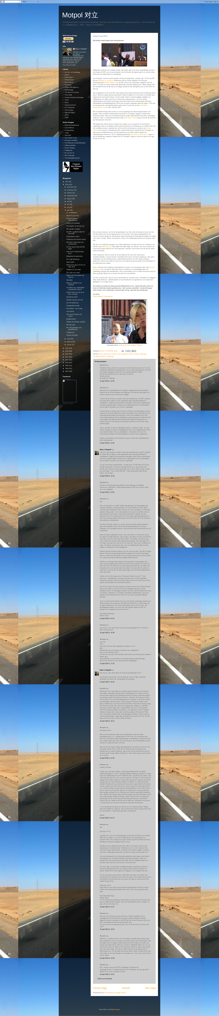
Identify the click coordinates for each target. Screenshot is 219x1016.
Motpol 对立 (80, 15)
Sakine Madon (97, 296)
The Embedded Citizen (72, 158)
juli (68, 201)
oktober (69, 193)
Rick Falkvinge (69, 155)
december (70, 187)
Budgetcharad (71, 319)
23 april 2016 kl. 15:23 (107, 618)
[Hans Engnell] (69, 402)
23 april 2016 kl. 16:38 (107, 632)
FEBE (67, 117)
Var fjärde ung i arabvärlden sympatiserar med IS (75, 288)
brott (100, 354)
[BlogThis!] (129, 351)
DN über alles (70, 325)
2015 (67, 348)
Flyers (67, 102)
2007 (67, 371)
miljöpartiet (125, 354)
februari (69, 342)
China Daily (68, 95)
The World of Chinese (72, 92)
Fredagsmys (70, 332)
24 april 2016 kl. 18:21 (107, 974)
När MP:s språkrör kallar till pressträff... (75, 232)
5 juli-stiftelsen (69, 128)
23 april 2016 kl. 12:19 (107, 476)
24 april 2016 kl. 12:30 (107, 958)
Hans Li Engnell (106, 449)
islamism (114, 354)
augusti (69, 198)
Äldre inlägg (150, 988)
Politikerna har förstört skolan (76, 239)
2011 (67, 360)
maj (68, 207)
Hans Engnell (66, 379)
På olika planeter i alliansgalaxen (72, 219)
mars (69, 339)
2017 (67, 181)
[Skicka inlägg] (122, 351)
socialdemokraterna (99, 356)
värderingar (110, 356)
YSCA (67, 100)
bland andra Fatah (130, 118)
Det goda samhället (71, 140)
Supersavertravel (70, 105)
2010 (67, 362)
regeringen (143, 354)
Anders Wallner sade (111, 82)
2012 (67, 357)
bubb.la (67, 75)
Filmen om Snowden (73, 223)
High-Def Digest (70, 112)
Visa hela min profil (69, 65)
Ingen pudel (70, 262)
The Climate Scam (71, 138)
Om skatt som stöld (73, 272)
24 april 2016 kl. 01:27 (107, 818)
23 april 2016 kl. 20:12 (107, 721)
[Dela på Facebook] (133, 351)
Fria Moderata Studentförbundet (75, 143)
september (70, 196)
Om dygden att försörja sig (75, 226)
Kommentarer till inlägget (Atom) (115, 993)
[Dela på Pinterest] (135, 351)
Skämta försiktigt (72, 335)
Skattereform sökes (72, 236)
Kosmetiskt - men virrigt (74, 308)
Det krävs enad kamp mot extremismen (74, 243)
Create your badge (68, 403)
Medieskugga (69, 90)
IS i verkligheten (71, 213)
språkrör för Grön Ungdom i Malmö (130, 345)
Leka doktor (70, 311)
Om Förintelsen (70, 107)
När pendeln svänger (73, 229)
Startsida (126, 988)
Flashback (68, 85)
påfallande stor (106, 246)
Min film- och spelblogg (72, 72)
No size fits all (69, 153)
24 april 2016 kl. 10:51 (107, 929)
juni (68, 204)
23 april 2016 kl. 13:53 (107, 492)
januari (69, 344)
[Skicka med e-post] (126, 351)
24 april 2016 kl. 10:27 (107, 907)
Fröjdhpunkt (68, 150)
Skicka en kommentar (105, 979)
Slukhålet (69, 280)
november (70, 190)
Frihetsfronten (69, 80)
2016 (67, 184)
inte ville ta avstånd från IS (139, 134)
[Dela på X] (131, 351)
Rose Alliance (69, 82)
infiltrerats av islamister (105, 80)
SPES (67, 115)
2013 (67, 354)
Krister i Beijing (70, 148)
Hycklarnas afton (72, 297)
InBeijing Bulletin (70, 145)
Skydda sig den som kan (74, 300)
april (68, 210)
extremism (106, 354)
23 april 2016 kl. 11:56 (107, 381)
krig (119, 354)
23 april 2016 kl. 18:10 (107, 682)
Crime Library (69, 110)
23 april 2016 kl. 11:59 (107, 443)
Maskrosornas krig (72, 215)
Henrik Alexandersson (72, 125)
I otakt (67, 133)
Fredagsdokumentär (73, 305)
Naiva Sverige (134, 354)
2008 (67, 368)
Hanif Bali (68, 135)
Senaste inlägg (100, 988)
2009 (67, 365)
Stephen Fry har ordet (73, 269)
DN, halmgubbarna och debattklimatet (73, 328)
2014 (67, 351)
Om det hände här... (73, 303)
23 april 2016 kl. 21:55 (107, 758)
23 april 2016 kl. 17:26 (107, 663)
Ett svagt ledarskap (72, 259)
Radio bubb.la (69, 77)
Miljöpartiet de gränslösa (74, 256)
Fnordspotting (107, 296)
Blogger (117, 1009)
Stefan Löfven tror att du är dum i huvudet (75, 293)
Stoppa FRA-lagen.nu (72, 87)
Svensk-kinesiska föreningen (74, 97)
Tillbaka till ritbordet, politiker (75, 322)
